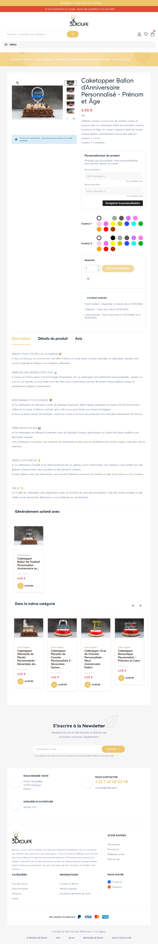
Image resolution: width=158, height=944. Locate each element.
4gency (102, 931)
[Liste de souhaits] (88, 279)
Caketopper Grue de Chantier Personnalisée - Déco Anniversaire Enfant (95, 659)
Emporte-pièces (20, 888)
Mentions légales (68, 888)
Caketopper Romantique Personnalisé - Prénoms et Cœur (129, 655)
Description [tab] (21, 338)
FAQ (58, 938)
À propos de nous (37, 938)
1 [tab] (79, 597)
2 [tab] (79, 696)
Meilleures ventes (116, 854)
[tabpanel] (29, 558)
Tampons (16, 893)
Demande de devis (93, 938)
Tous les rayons (19, 883)
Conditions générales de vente (75, 893)
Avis (78, 338)
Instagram (117, 887)
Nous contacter (121, 938)
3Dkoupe (74, 931)
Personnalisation (92, 169)
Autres (15, 898)
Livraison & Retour (69, 883)
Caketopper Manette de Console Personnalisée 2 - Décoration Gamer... (61, 659)
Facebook (117, 881)
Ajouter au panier (119, 268)
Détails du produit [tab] (53, 338)
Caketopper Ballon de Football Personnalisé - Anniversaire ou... (28, 563)
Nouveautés (114, 844)
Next (74, 119)
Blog (72, 938)
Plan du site (114, 859)
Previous (67, 119)
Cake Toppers (23, 555)
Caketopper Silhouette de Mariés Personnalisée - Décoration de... (27, 657)
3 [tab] (82, 696)
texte (97, 138)
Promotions (113, 849)
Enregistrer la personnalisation (123, 203)
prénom (88, 129)
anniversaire (107, 120)
